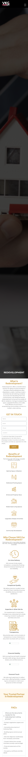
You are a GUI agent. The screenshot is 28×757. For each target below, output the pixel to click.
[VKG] (6, 4)
